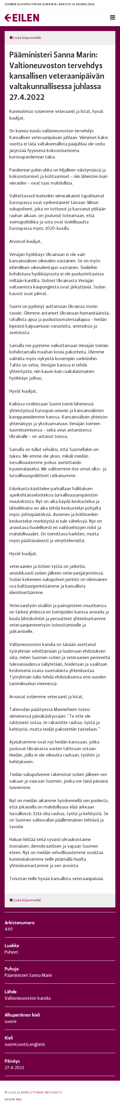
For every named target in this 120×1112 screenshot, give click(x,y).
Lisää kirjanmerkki (27, 38)
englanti (37, 1044)
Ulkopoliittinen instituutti (39, 1092)
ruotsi (23, 1044)
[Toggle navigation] (112, 17)
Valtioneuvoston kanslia (28, 998)
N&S (19, 1099)
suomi (10, 1044)
